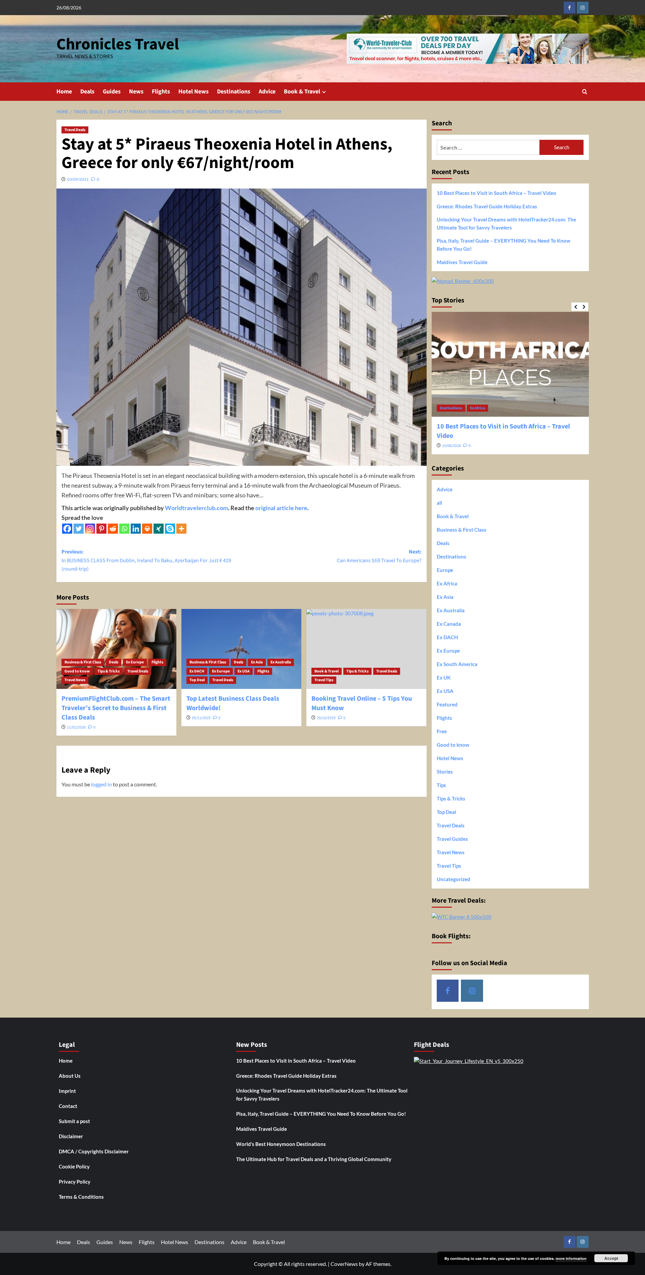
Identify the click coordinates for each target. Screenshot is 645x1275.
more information (571, 1258)
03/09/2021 (78, 179)
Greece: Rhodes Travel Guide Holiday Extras (487, 206)
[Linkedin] (136, 529)
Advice (267, 91)
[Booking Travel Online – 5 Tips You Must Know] (366, 649)
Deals (87, 91)
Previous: (146, 560)
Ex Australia (280, 662)
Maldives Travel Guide (462, 262)
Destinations (233, 91)
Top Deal (197, 680)
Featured (447, 704)
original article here (281, 507)
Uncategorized (453, 879)
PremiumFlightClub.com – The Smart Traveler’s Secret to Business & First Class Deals (115, 708)
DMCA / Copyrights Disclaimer (94, 1151)
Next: (379, 556)
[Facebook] (67, 529)
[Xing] (159, 529)
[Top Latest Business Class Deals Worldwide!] (241, 649)
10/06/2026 (451, 446)
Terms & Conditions (81, 1197)
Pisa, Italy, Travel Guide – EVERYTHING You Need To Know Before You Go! (503, 245)
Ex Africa (477, 408)
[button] (584, 91)
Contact (68, 1106)
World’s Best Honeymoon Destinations (281, 1144)
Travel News (74, 680)
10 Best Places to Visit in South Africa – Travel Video (496, 193)
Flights (161, 91)
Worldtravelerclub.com (196, 507)
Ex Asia (257, 662)
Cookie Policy (74, 1166)
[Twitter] (79, 529)
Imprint (67, 1091)
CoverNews (344, 1264)
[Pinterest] (101, 529)
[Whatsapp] (124, 529)
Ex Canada (449, 624)
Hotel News (193, 91)
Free (442, 731)
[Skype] (170, 529)
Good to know (77, 671)
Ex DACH (196, 671)
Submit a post (74, 1121)
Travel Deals (74, 130)
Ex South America (457, 664)
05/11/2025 (201, 718)
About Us (70, 1076)
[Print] (147, 529)
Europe (445, 570)
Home (64, 91)
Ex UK (443, 677)
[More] (181, 529)
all (439, 503)
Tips (441, 785)
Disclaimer (71, 1136)
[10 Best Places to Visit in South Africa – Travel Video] (510, 364)
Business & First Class (82, 662)
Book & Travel (302, 91)
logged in (101, 784)
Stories (445, 772)
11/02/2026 (76, 727)
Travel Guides (452, 839)
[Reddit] (113, 529)
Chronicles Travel (117, 44)
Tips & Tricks (108, 671)
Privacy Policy (74, 1182)
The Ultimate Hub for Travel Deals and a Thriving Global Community (313, 1159)
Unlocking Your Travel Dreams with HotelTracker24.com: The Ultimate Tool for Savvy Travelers (506, 223)
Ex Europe (135, 662)
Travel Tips (323, 680)
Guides (112, 91)
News (136, 91)
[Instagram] (90, 529)
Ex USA (244, 671)
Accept (611, 1258)
